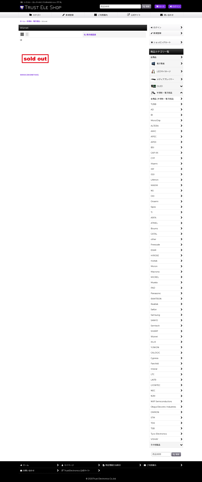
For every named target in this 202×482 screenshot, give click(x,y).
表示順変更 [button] (91, 34)
